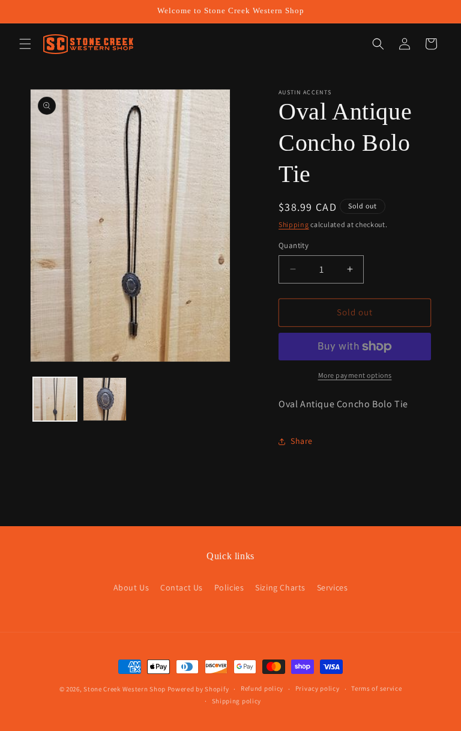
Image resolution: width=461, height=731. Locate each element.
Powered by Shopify (198, 689)
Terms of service (376, 688)
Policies (229, 587)
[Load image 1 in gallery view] (55, 399)
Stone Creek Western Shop (124, 689)
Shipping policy (237, 701)
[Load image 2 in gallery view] (105, 399)
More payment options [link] (355, 375)
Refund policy (262, 688)
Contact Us (181, 587)
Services (332, 587)
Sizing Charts (280, 587)
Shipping (294, 224)
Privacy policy (317, 688)
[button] (25, 44)
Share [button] (302, 440)
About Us (131, 587)
